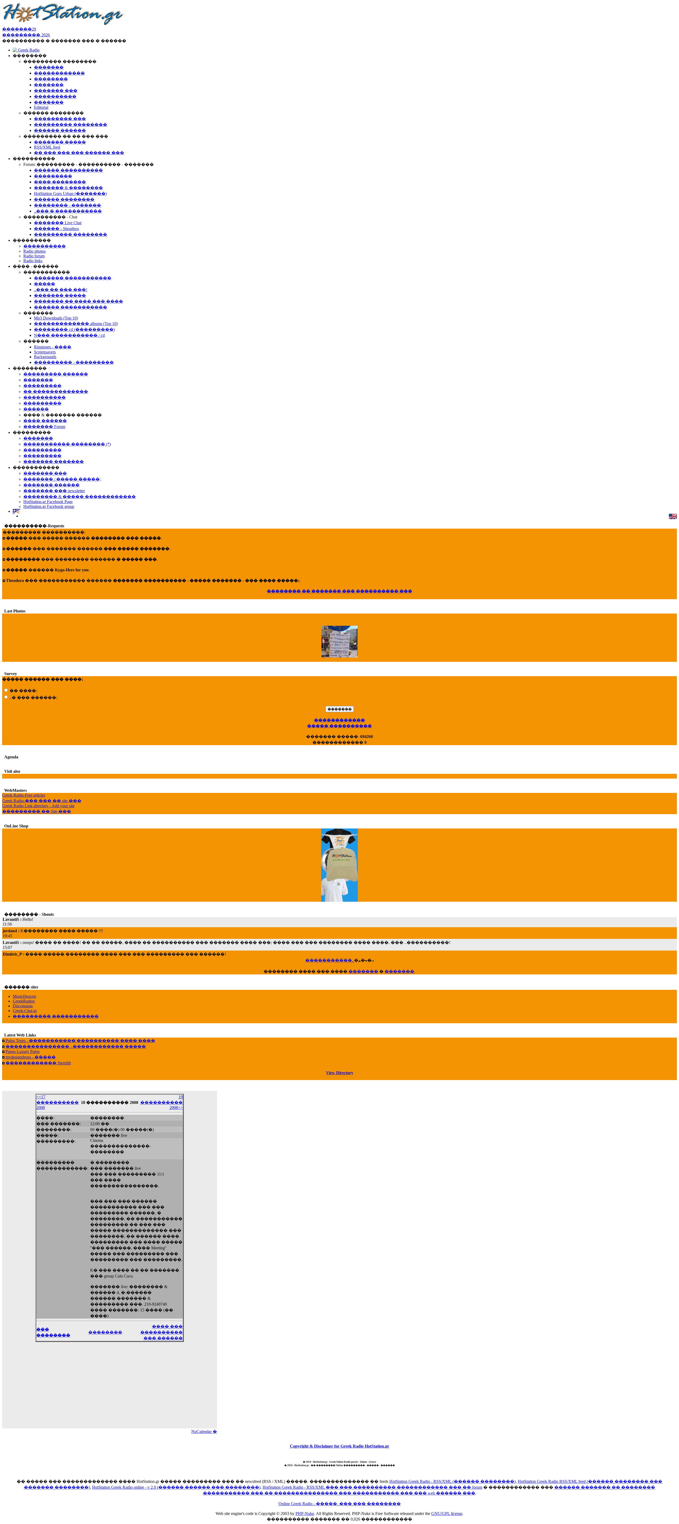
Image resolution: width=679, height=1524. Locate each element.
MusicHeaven (24, 996)
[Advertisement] (109, 1389)
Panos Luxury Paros (23, 1051)
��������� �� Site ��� (36, 811)
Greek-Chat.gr (25, 1010)
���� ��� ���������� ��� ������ (161, 1332)
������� (363, 971)
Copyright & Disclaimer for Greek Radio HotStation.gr (339, 1446)
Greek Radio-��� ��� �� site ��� (41, 800)
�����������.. (329, 960)
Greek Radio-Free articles (23, 795)
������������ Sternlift (38, 1063)
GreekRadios (24, 1001)
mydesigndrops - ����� (31, 1057)
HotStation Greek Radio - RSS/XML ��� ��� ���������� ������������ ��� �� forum (372, 1487)
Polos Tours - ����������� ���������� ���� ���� (80, 1040)
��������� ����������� (56, 1016)
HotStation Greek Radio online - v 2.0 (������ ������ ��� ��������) (176, 1487)
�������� (105, 1332)
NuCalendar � (204, 1431)
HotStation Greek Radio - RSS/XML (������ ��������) (452, 1481)
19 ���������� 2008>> (161, 1102)
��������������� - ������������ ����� (76, 1046)
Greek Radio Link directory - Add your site (38, 806)
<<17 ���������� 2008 (57, 1102)
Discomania (23, 1006)
